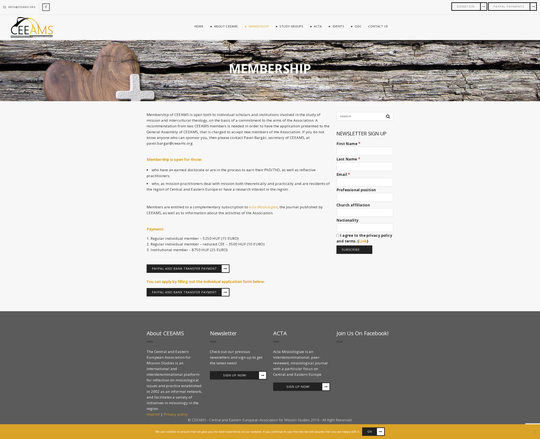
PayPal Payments (508, 6)
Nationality (347, 220)
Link (363, 241)
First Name (348, 143)
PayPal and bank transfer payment (184, 269)
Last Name (348, 159)
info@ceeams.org (22, 7)
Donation (466, 6)
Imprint (153, 414)
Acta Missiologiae (263, 207)
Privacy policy (176, 414)
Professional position (356, 189)
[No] (535, 432)
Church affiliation (353, 205)
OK (369, 432)
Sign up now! (234, 375)
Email (343, 174)
